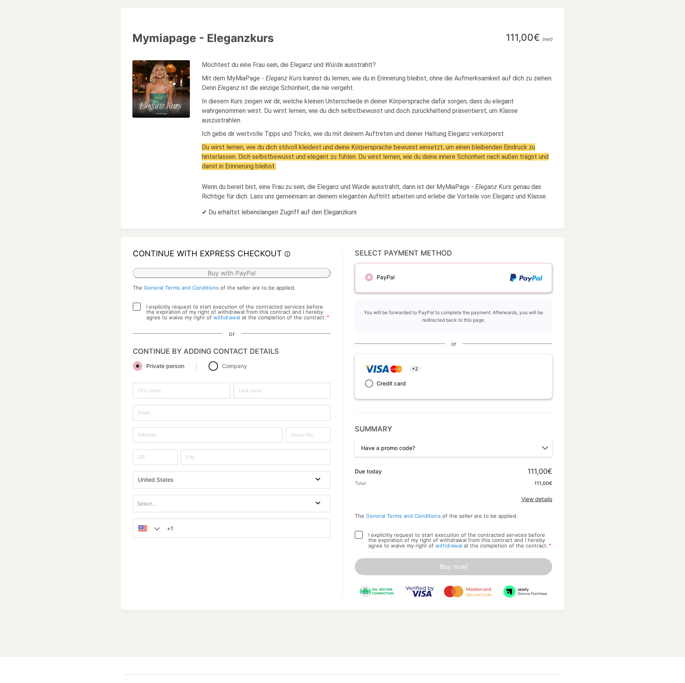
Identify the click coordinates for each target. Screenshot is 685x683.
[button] (147, 528)
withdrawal (226, 317)
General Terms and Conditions (181, 287)
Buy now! (453, 566)
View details (536, 499)
